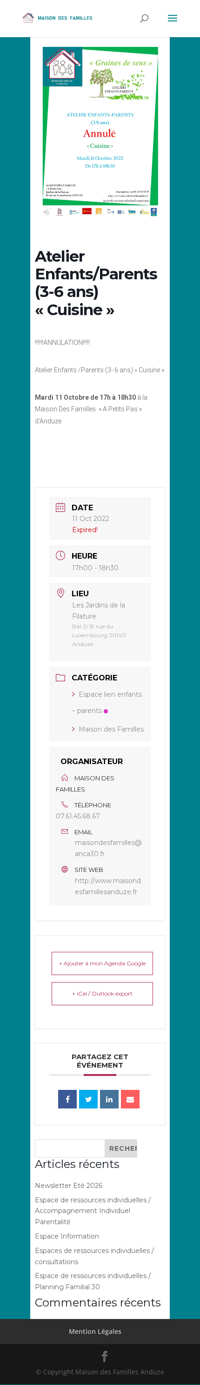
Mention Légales (95, 1331)
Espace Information (67, 1236)
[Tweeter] (88, 1099)
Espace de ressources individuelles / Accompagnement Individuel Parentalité (93, 1211)
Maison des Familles (111, 729)
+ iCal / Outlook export (102, 993)
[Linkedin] (109, 1099)
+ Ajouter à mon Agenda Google (102, 963)
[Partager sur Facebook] (67, 1099)
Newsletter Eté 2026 (68, 1185)
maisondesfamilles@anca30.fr (108, 848)
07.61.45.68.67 (78, 816)
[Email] (130, 1099)
